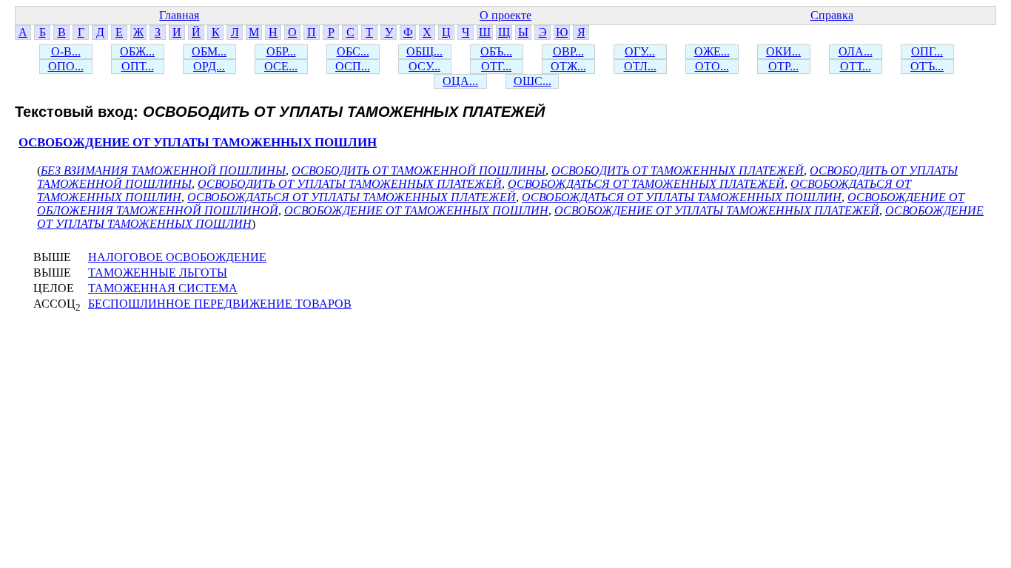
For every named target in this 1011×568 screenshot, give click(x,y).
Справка (831, 15)
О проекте (505, 15)
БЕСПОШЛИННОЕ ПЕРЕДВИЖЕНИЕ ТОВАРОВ (220, 303)
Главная (179, 15)
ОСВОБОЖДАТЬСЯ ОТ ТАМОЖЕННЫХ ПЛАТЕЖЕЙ (646, 184)
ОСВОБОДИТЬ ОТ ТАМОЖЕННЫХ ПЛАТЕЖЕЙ (677, 170)
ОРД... (209, 66)
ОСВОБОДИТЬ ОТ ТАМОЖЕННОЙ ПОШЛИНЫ (418, 170)
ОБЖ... (137, 51)
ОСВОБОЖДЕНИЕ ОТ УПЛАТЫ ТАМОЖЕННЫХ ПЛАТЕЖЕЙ (716, 210)
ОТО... (712, 66)
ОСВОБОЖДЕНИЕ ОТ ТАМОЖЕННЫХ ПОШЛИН (416, 210)
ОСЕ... (281, 66)
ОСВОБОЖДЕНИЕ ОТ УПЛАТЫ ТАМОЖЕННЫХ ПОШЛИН (198, 142)
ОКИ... (783, 51)
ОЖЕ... (712, 51)
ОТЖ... (568, 66)
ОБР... (281, 51)
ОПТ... (137, 66)
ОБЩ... (424, 51)
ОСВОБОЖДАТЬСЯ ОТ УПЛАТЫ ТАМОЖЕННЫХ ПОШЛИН (682, 197)
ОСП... (352, 66)
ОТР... (783, 66)
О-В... (66, 51)
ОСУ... (424, 66)
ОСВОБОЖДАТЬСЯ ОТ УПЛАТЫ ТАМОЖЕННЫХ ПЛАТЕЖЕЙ (351, 197)
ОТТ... (855, 66)
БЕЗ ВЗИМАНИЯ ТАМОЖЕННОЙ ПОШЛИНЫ (163, 170)
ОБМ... (209, 51)
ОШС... (532, 81)
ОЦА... (460, 81)
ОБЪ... (496, 51)
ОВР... (568, 51)
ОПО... (66, 66)
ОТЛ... (640, 66)
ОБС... (353, 51)
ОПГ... (927, 51)
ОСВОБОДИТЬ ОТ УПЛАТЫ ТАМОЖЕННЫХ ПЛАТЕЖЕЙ (350, 184)
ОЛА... (856, 51)
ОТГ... (496, 66)
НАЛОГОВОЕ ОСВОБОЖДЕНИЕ (177, 257)
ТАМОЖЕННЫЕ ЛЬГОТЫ (157, 272)
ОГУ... (640, 51)
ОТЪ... (927, 66)
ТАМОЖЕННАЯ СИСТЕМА (163, 288)
